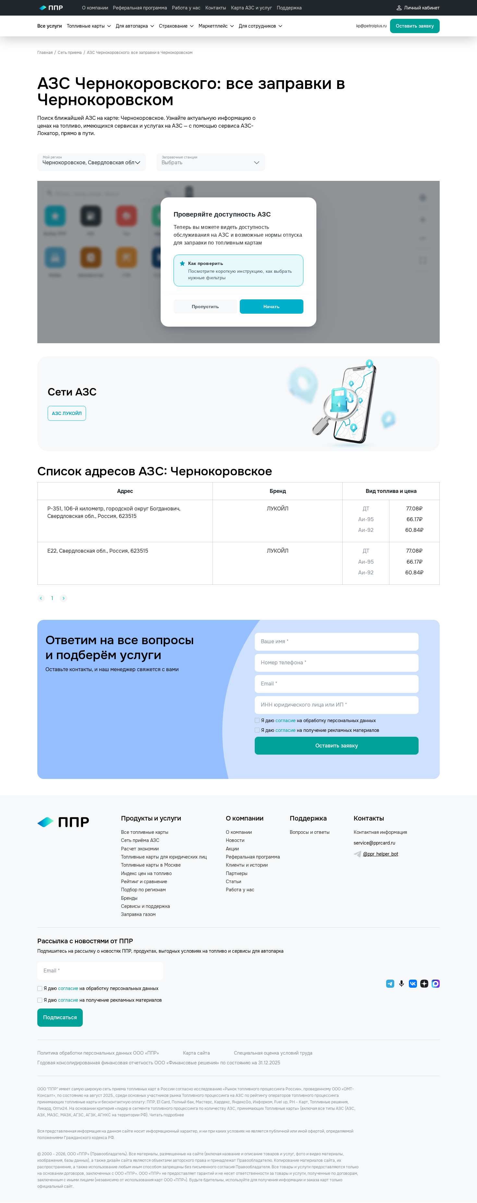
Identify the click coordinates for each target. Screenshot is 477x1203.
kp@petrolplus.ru (371, 26)
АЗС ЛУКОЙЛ (67, 413)
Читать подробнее (167, 1115)
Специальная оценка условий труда (273, 1053)
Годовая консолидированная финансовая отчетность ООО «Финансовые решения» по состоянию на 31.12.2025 (158, 1063)
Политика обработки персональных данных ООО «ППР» (98, 1053)
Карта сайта (196, 1053)
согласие (286, 720)
